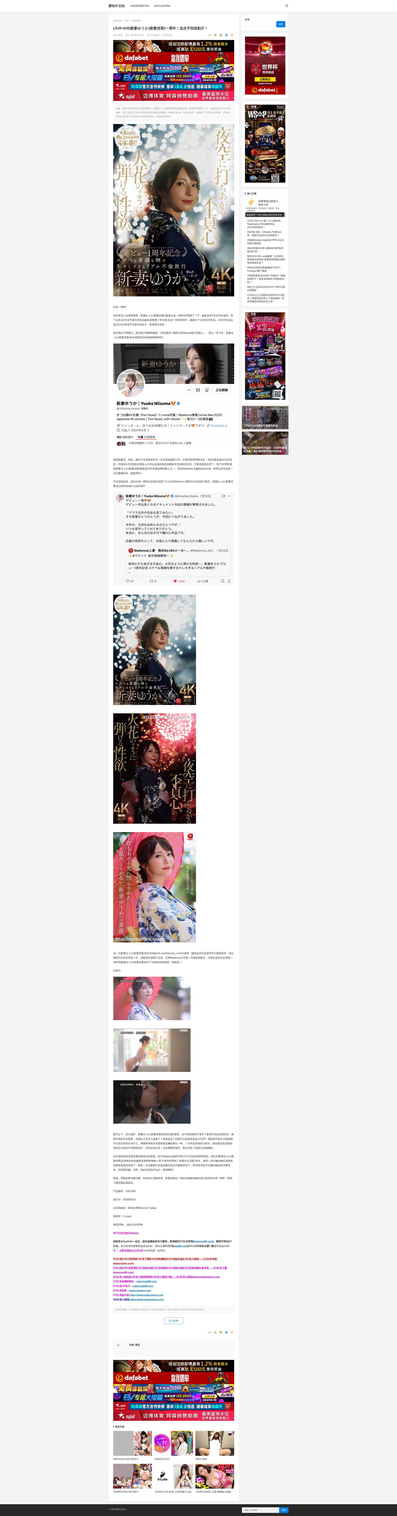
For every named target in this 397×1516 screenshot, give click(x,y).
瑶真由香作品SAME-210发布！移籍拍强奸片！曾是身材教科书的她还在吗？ (266, 278)
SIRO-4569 (201, 1459)
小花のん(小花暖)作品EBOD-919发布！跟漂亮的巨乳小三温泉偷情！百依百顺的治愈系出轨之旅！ (265, 298)
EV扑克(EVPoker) (128, 1233)
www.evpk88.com (146, 1281)
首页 (127, 21)
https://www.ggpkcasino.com (147, 1299)
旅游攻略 (136, 21)
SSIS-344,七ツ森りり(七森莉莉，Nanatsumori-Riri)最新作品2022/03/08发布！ (265, 223)
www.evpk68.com (143, 1286)
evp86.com (180, 1246)
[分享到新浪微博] (215, 35)
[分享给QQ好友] (226, 35)
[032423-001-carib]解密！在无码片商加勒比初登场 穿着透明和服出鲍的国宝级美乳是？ (266, 259)
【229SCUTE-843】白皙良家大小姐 (172, 1491)
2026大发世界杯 (162, 5)
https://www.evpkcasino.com (146, 1295)
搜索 (247, 19)
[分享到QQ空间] (232, 35)
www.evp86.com (203, 1241)
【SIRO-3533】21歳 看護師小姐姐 (213, 1491)
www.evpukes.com (140, 1290)
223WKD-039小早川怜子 (125, 1491)
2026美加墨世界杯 (139, 5)
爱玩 (120, 35)
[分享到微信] (221, 35)
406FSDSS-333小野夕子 (125, 1459)
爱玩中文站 (117, 6)
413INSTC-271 (162, 1459)
